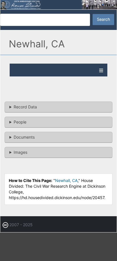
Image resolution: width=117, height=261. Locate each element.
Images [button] (20, 152)
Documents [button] (24, 137)
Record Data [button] (25, 106)
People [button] (20, 122)
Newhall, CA (66, 180)
